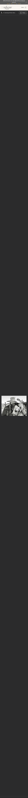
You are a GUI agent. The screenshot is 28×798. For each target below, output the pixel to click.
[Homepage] (6, 7)
